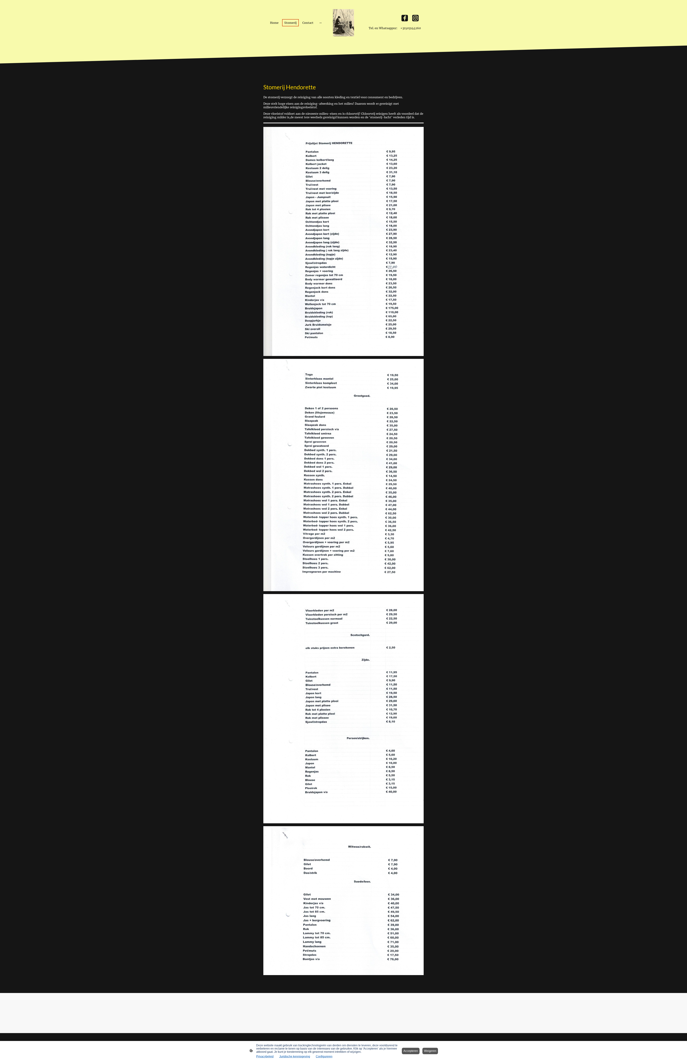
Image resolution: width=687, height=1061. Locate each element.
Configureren (324, 1056)
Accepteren (410, 1050)
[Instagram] (415, 18)
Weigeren (430, 1050)
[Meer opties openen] (320, 22)
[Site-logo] (343, 22)
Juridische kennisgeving (294, 1056)
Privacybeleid (265, 1056)
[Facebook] (404, 18)
